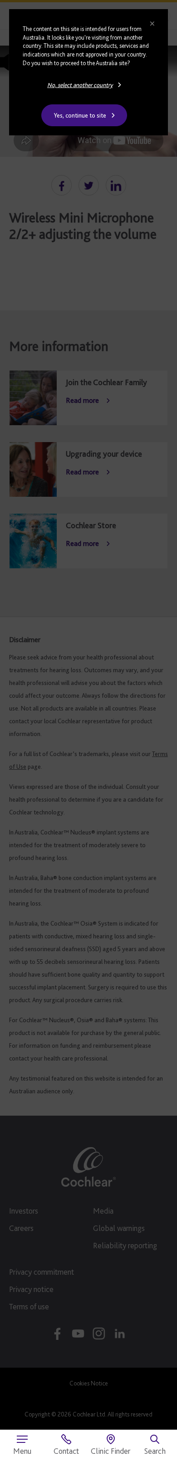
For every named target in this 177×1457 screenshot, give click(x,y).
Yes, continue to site (80, 115)
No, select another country (80, 84)
